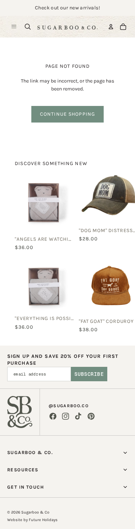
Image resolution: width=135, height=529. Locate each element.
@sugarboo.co (69, 406)
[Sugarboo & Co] (67, 26)
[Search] (28, 27)
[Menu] (14, 26)
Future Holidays (43, 519)
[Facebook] (53, 416)
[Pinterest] (91, 416)
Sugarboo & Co (35, 512)
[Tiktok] (78, 416)
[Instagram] (65, 416)
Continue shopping (67, 114)
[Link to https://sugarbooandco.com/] (20, 412)
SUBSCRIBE (89, 374)
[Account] (111, 27)
